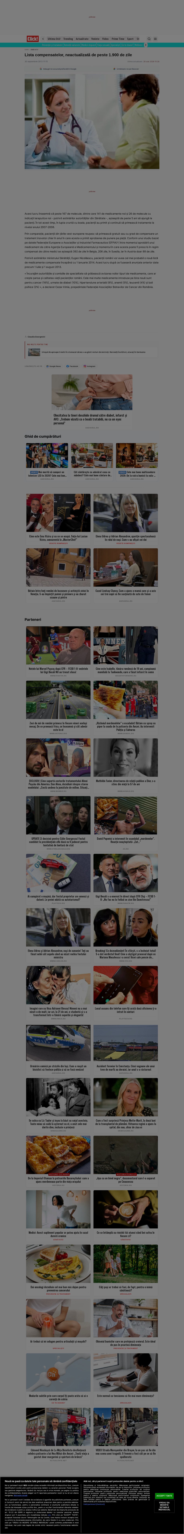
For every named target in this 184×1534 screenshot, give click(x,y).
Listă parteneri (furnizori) (94, 1504)
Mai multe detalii (20, 1495)
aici (49, 1515)
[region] (92, 1505)
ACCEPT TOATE (164, 1496)
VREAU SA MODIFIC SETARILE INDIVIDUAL (164, 1506)
